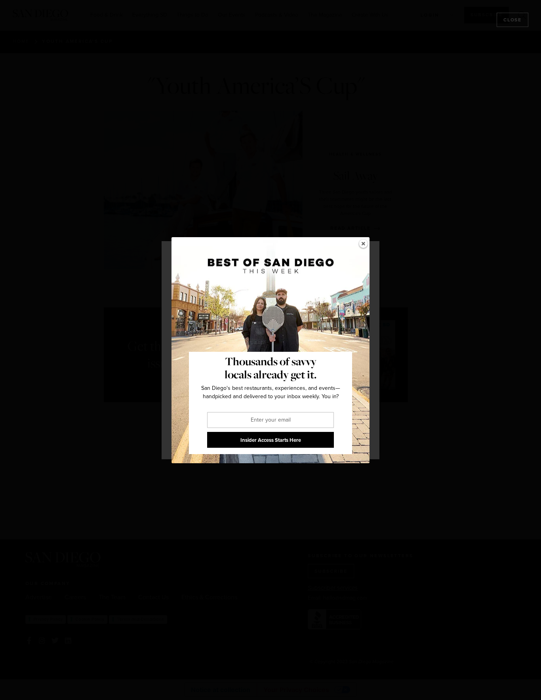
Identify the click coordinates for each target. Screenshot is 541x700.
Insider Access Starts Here (270, 439)
